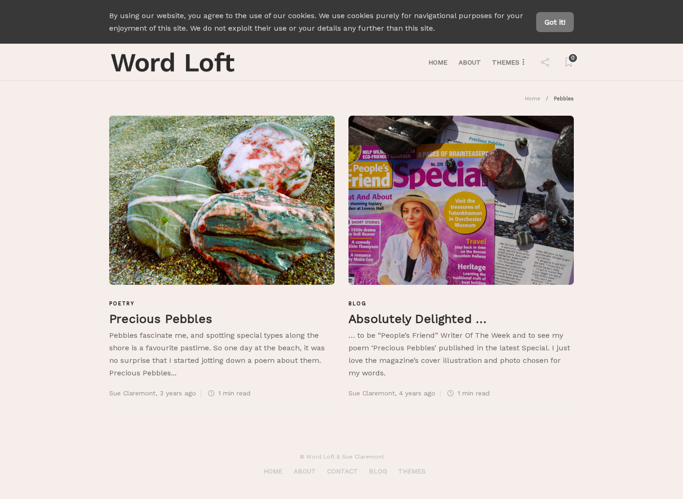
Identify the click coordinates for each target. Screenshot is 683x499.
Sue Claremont (132, 393)
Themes (505, 62)
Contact (342, 471)
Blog (357, 304)
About (470, 62)
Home (437, 62)
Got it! (555, 22)
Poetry (122, 304)
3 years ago (178, 393)
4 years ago (417, 393)
